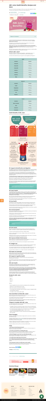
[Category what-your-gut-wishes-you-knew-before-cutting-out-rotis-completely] (32, 371)
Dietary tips (21, 388)
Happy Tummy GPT (14, 390)
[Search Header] (41, 1)
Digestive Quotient (14, 388)
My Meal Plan (13, 389)
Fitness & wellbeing (23, 390)
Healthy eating (22, 391)
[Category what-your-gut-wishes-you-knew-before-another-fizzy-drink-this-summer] (23, 371)
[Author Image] (9, 12)
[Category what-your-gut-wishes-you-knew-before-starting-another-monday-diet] (13, 371)
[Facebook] (31, 13)
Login (29, 388)
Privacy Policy (31, 395)
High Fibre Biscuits (13, 395)
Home (10, 356)
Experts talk (13, 391)
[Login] (43, 1)
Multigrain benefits (23, 393)
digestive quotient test (32, 170)
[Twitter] (32, 13)
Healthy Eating (22, 356)
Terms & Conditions (32, 394)
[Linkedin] (34, 13)
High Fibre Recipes (13, 393)
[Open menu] (3, 1)
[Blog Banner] (23, 361)
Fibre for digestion (22, 389)
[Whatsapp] (35, 13)
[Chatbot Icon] (41, 396)
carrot (33, 53)
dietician (19, 249)
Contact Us (30, 390)
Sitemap (30, 391)
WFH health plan (22, 394)
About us (30, 389)
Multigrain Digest (15, 356)
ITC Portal (30, 393)
